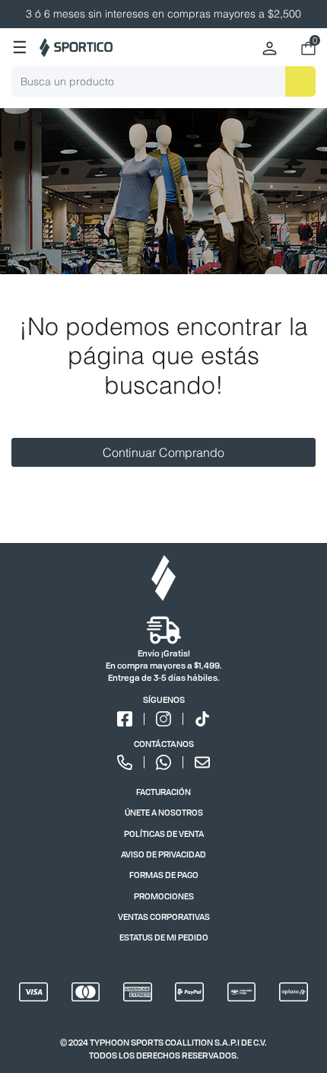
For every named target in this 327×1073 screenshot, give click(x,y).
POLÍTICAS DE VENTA (164, 833)
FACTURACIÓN (163, 791)
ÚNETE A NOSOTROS (164, 812)
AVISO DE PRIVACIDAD (163, 854)
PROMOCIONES (164, 896)
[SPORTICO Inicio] (76, 47)
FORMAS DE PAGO (163, 874)
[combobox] (163, 81)
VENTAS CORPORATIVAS (164, 916)
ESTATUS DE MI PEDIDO (163, 937)
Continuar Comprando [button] (163, 452)
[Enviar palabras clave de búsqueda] (300, 81)
